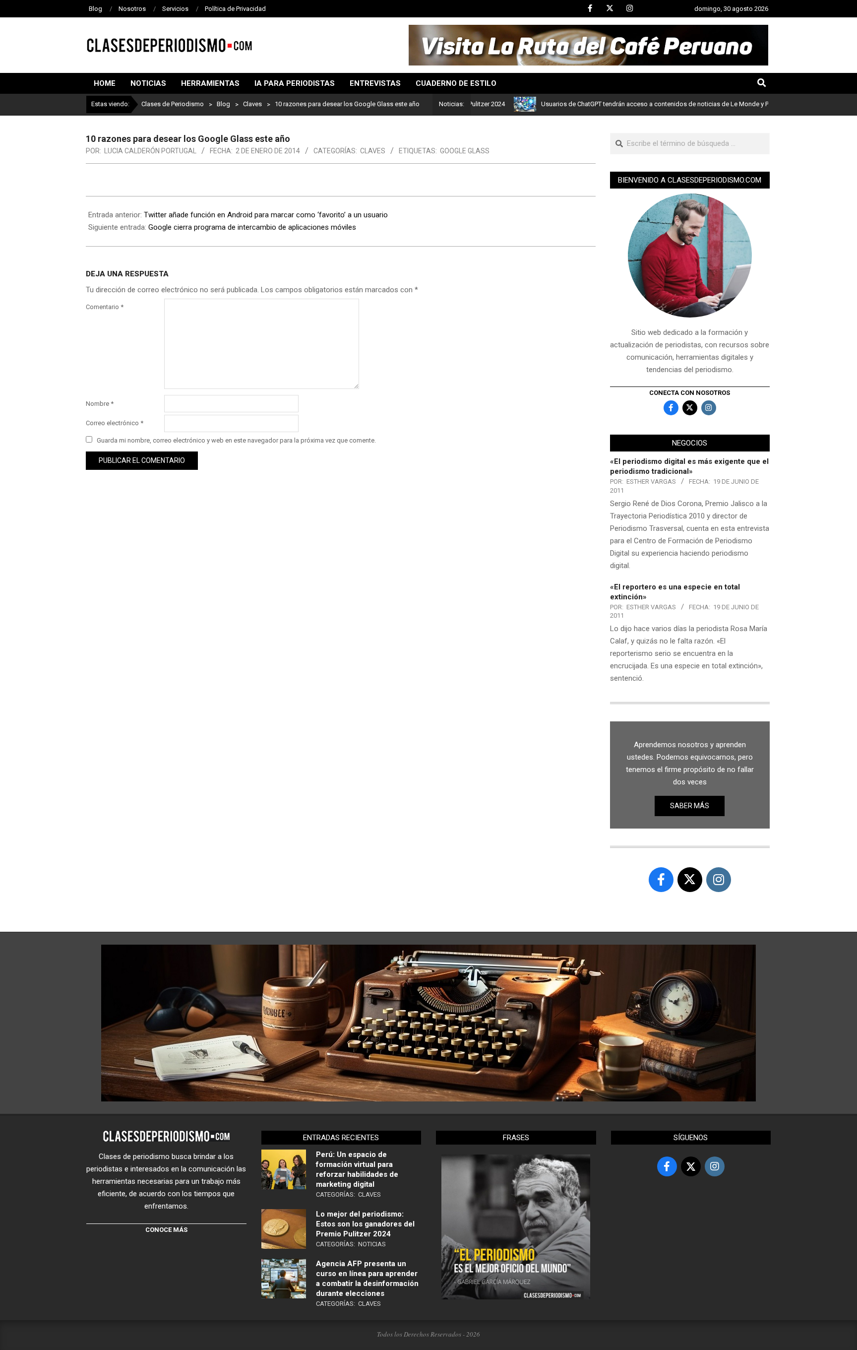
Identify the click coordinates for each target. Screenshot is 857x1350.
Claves (372, 151)
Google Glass (465, 151)
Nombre (100, 403)
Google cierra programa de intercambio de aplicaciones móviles (252, 227)
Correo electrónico (114, 423)
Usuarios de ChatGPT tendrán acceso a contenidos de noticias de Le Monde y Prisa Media (635, 104)
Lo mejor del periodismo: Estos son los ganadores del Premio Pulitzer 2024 (365, 1224)
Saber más (689, 806)
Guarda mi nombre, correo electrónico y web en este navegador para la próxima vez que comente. (236, 440)
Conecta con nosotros (689, 392)
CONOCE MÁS (166, 1229)
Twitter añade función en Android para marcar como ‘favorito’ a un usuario (266, 214)
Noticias (372, 1244)
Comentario (104, 307)
